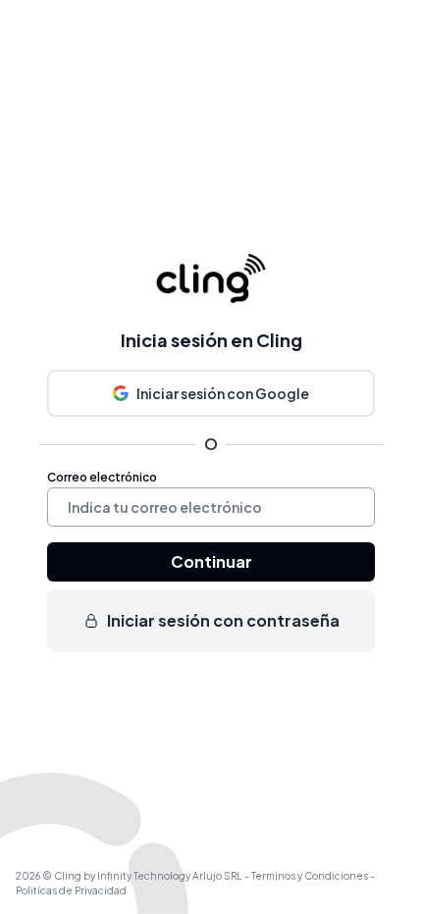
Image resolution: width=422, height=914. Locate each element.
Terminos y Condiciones (310, 876)
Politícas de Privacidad (71, 890)
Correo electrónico (102, 477)
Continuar (211, 561)
